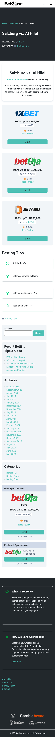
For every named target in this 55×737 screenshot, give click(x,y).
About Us (6, 679)
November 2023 (13, 435)
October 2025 (12, 386)
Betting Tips (13, 24)
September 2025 (14, 390)
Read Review (27, 133)
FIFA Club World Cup (17, 79)
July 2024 (11, 412)
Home (4, 24)
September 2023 (14, 441)
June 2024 (11, 415)
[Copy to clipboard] (32, 125)
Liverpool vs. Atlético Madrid (19, 367)
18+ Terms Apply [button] (25, 537)
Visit (27, 141)
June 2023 (11, 451)
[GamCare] (16, 723)
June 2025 (11, 399)
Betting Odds (12, 476)
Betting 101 (11, 473)
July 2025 (11, 396)
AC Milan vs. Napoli (15, 360)
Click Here (16, 661)
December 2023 (13, 431)
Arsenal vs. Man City (16, 370)
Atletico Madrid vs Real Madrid (20, 363)
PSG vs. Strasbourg (15, 357)
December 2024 (13, 406)
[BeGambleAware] (32, 716)
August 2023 (12, 444)
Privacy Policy (8, 685)
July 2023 (11, 447)
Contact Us (7, 682)
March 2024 (12, 422)
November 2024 (13, 409)
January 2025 (12, 402)
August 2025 (12, 393)
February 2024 (13, 425)
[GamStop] (37, 723)
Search (8, 328)
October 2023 (12, 438)
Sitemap (6, 689)
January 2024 (12, 428)
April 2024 (11, 419)
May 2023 (11, 454)
